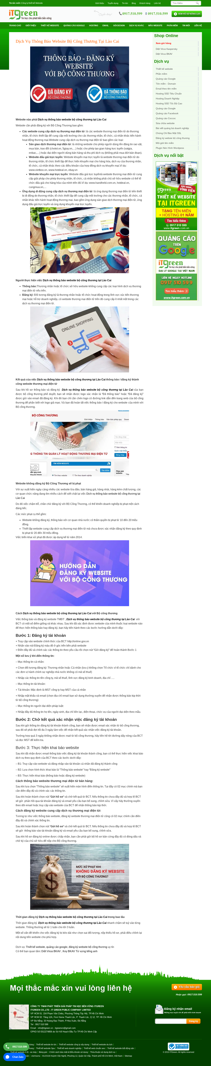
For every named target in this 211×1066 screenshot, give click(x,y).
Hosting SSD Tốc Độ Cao (169, 103)
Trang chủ (15, 25)
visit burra (35, 1056)
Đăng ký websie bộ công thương (173, 138)
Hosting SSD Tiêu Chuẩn (169, 93)
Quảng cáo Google (166, 108)
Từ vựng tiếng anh (86, 951)
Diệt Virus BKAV (51, 951)
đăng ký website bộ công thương (88, 947)
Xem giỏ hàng (163, 43)
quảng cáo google (56, 947)
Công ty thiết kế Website (32, 3)
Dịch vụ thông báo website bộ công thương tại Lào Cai (72, 119)
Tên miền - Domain (166, 83)
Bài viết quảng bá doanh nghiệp (172, 128)
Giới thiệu (99, 3)
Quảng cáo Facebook (167, 113)
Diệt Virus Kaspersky (166, 49)
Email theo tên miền (166, 88)
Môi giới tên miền (165, 143)
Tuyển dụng (113, 3)
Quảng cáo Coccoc (166, 118)
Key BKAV (69, 951)
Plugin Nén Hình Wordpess (170, 148)
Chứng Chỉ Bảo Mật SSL (168, 133)
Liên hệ (157, 3)
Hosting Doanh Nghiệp (167, 98)
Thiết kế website (50, 25)
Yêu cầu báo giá (189, 986)
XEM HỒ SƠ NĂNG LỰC (189, 14)
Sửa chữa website (165, 123)
